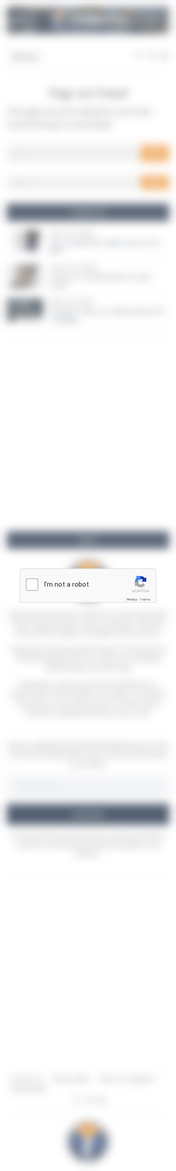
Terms (145, 599)
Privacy (131, 599)
